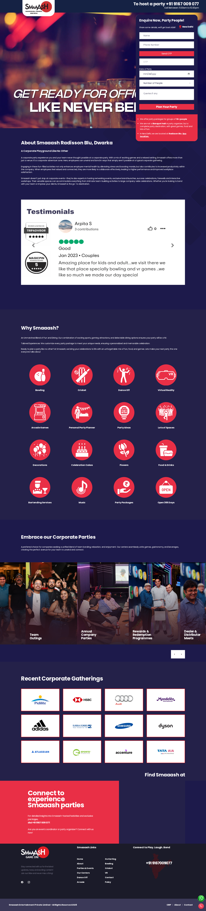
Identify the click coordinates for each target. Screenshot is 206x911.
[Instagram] (29, 882)
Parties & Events (85, 868)
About (80, 863)
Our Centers (83, 872)
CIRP (169, 904)
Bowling (109, 863)
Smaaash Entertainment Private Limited (29, 904)
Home (80, 859)
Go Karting (110, 859)
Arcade (81, 882)
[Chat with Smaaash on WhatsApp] (201, 898)
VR (106, 872)
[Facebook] (22, 882)
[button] (174, 654)
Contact (109, 877)
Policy (108, 882)
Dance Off (82, 877)
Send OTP (167, 53)
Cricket (109, 868)
